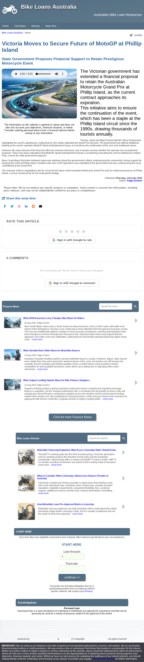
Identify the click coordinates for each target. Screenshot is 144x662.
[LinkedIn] (26, 206)
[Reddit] (33, 206)
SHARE (136, 35)
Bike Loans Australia (12, 32)
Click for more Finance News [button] (72, 417)
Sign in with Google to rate (74, 239)
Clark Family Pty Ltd (95, 639)
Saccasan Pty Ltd (11, 632)
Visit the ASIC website (104, 659)
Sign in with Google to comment (74, 283)
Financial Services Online (43, 639)
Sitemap (35, 26)
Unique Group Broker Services (38, 632)
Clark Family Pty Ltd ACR (100, 629)
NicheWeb (65, 639)
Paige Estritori (134, 180)
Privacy (88, 591)
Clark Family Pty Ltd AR (127, 629)
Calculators (20, 26)
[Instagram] (19, 206)
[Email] (41, 206)
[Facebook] (5, 206)
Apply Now (50, 26)
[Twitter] (12, 206)
